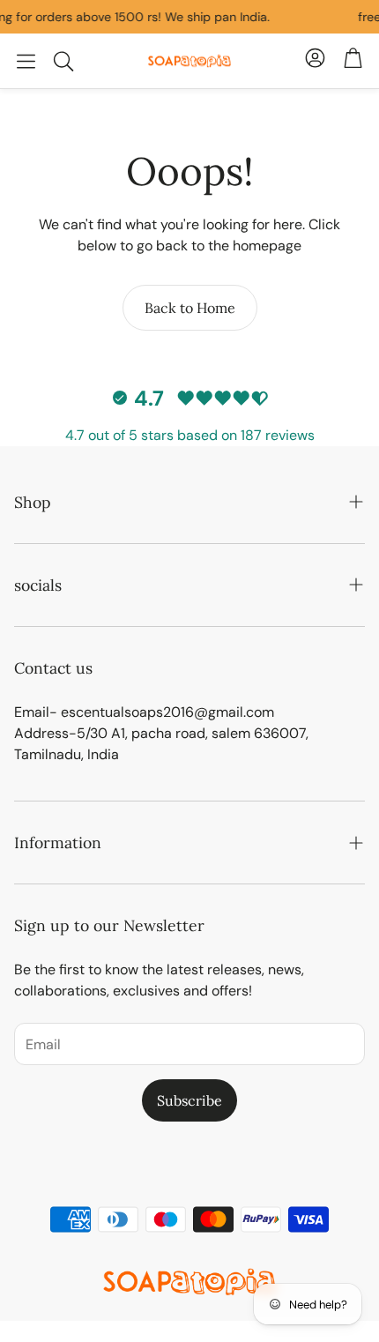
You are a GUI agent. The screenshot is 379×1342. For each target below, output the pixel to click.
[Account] (315, 61)
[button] (26, 60)
